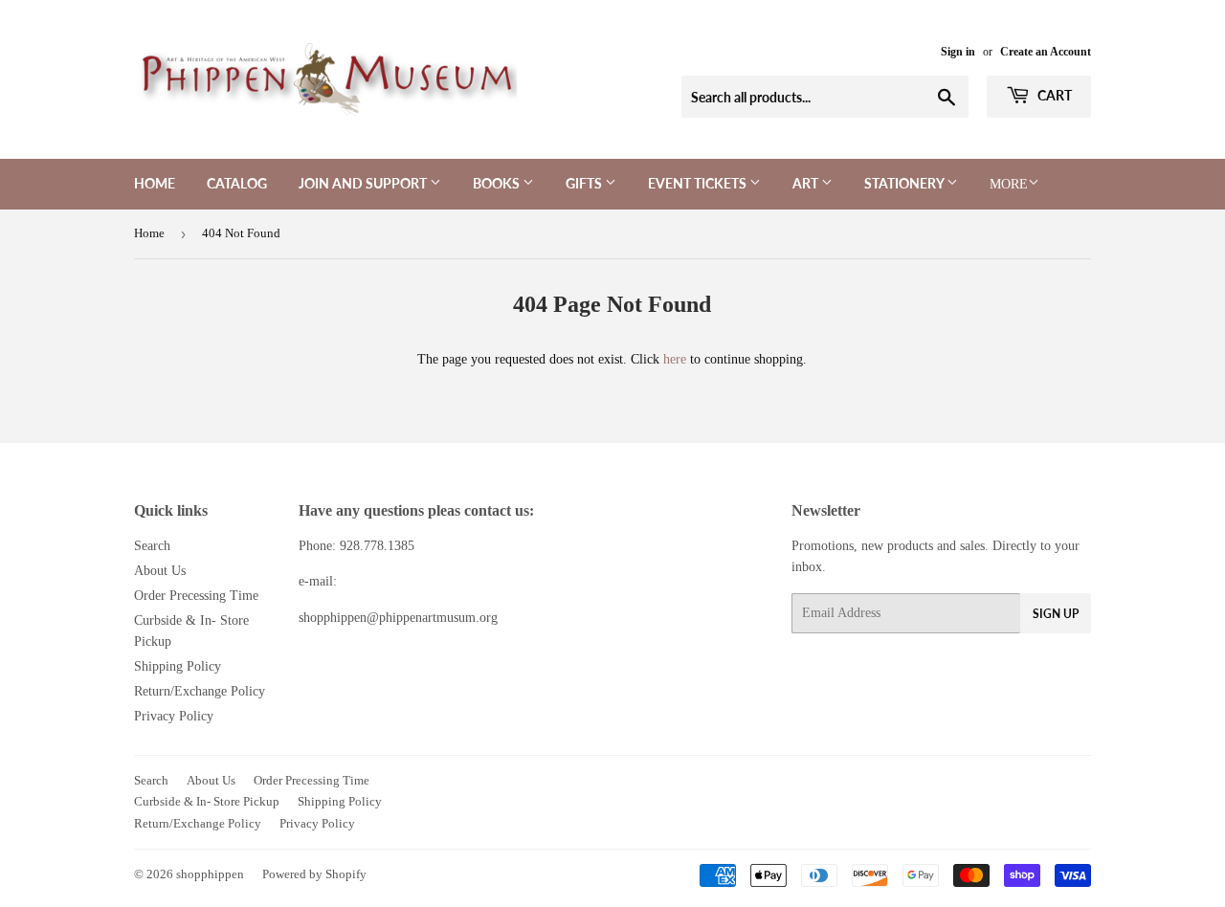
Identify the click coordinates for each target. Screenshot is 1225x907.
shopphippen (210, 874)
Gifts (585, 183)
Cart (1053, 95)
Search (152, 546)
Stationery (905, 183)
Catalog (237, 183)
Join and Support (364, 183)
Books (498, 183)
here (674, 359)
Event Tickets (698, 183)
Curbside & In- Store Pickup (206, 801)
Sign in (958, 51)
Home (154, 183)
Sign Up (1056, 614)
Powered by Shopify (314, 874)
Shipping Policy (177, 666)
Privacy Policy (173, 716)
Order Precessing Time (196, 595)
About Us (160, 571)
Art (806, 183)
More (1009, 184)
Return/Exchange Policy (199, 691)
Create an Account (1045, 51)
